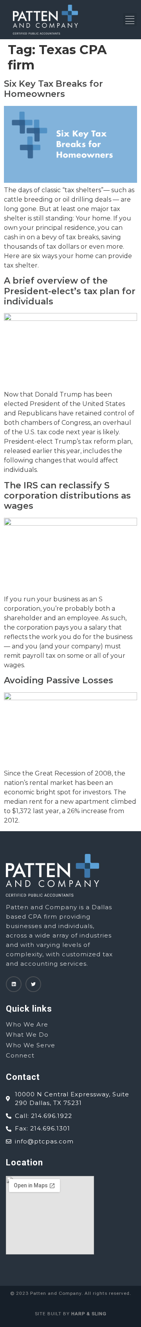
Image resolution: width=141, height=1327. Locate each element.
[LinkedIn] (14, 984)
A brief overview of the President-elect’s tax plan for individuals (70, 291)
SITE (40, 1313)
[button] (130, 20)
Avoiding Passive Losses (58, 680)
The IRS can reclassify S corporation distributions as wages (67, 496)
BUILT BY (76, 1313)
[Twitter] (33, 984)
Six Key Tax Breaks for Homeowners (53, 88)
